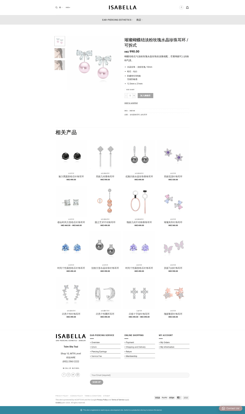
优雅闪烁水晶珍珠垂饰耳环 (139, 176)
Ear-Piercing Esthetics (116, 20)
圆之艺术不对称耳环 (105, 222)
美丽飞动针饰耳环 (173, 268)
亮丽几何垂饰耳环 (105, 176)
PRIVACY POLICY (62, 396)
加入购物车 (145, 95)
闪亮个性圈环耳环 (105, 314)
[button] (181, 7)
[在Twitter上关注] (73, 375)
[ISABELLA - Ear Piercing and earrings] (122, 7)
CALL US (68, 368)
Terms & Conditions (93, 396)
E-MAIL (76, 368)
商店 (138, 20)
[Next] (116, 63)
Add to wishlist (131, 103)
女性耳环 (143, 115)
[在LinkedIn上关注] (78, 375)
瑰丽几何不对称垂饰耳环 (139, 222)
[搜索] (56, 7)
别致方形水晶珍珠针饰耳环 (105, 268)
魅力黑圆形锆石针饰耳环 (71, 176)
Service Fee (96, 356)
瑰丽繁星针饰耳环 (173, 314)
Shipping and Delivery (136, 347)
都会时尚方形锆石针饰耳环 (71, 222)
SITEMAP (106, 396)
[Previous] (71, 63)
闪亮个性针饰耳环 (71, 314)
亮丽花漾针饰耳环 (173, 176)
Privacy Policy (102, 400)
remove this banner (155, 410)
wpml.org (104, 410)
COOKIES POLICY (76, 396)
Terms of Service (118, 400)
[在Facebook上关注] (64, 375)
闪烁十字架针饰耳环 (139, 314)
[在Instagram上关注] (68, 375)
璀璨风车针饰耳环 (173, 222)
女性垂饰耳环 (135, 115)
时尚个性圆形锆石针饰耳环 (71, 268)
